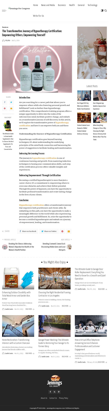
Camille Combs (9, 309)
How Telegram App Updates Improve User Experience (99, 106)
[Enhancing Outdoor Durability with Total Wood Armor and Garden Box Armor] (18, 278)
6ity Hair (7, 40)
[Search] (105, 10)
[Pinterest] (4, 108)
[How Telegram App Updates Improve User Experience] (100, 95)
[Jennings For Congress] (19, 10)
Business (5, 27)
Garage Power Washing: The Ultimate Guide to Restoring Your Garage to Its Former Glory (53, 343)
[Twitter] (11, 102)
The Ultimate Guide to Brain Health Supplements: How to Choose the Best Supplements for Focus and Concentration (8, 141)
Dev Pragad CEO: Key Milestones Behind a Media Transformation (83, 106)
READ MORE (29, 309)
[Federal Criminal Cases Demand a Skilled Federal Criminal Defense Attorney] (84, 118)
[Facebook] (4, 102)
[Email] (11, 108)
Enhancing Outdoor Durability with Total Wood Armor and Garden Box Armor (16, 295)
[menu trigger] (5, 10)
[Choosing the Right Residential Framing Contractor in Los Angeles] (54, 278)
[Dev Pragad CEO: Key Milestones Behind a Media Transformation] (84, 95)
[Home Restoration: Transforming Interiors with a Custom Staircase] (18, 326)
